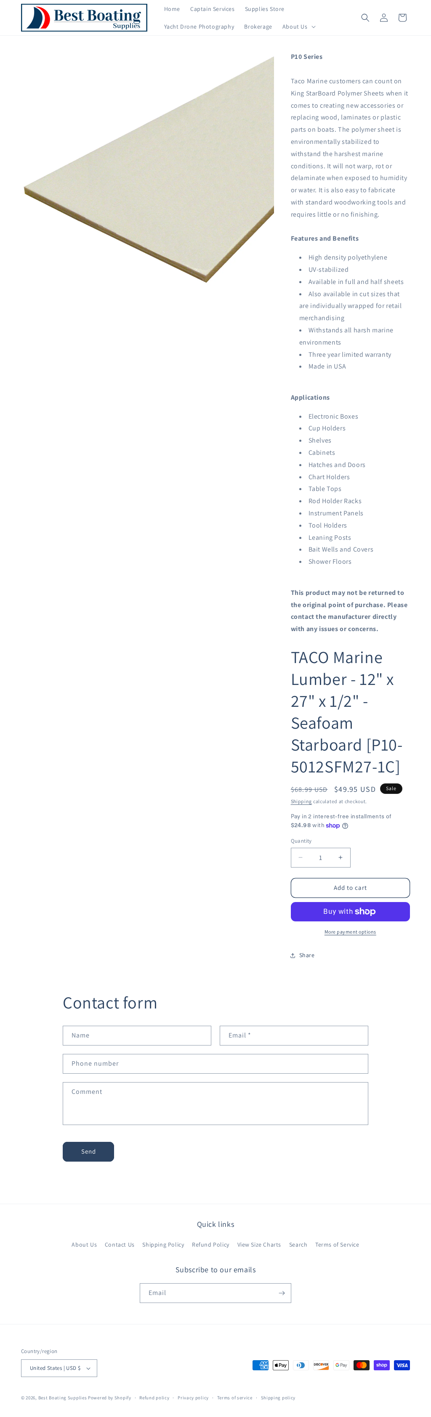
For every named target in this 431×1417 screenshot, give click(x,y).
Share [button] (307, 955)
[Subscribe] (281, 1293)
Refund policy (154, 1398)
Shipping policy (278, 1398)
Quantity (301, 840)
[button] (298, 26)
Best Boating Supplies (62, 1398)
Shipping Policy (163, 1244)
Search (298, 1244)
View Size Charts (259, 1244)
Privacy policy (193, 1398)
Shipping (301, 801)
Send (88, 1151)
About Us (84, 1244)
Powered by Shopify (109, 1398)
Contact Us (120, 1244)
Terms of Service (337, 1244)
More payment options (350, 932)
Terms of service (235, 1398)
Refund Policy (210, 1244)
